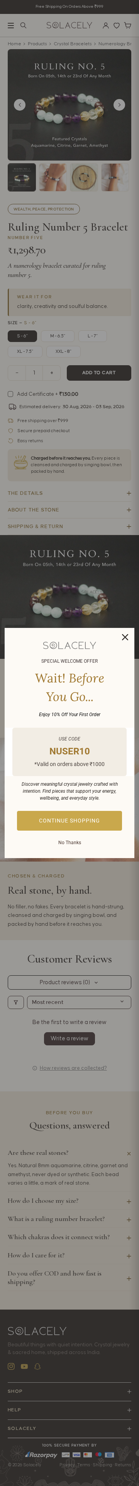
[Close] (125, 637)
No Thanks (69, 842)
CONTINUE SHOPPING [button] (69, 820)
